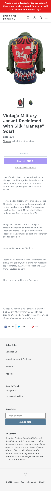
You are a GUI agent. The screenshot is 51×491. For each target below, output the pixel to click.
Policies (9, 373)
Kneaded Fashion (9, 17)
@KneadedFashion (14, 396)
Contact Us (11, 351)
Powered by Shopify (36, 482)
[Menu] (46, 17)
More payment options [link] (25, 167)
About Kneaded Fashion (18, 359)
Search (9, 366)
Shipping (7, 141)
